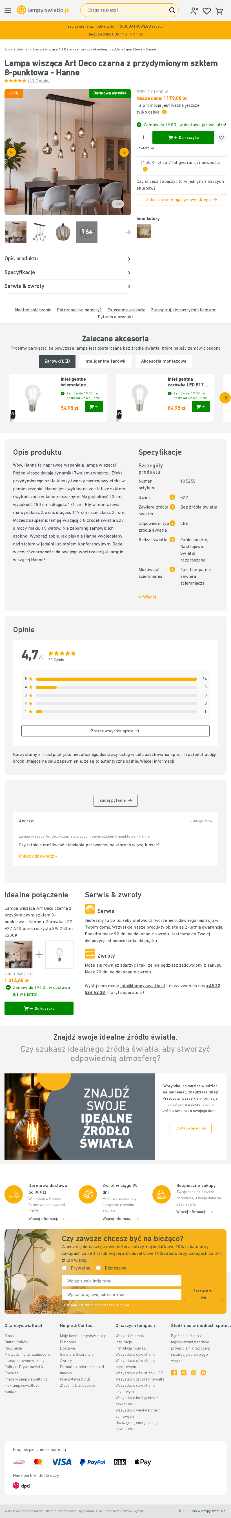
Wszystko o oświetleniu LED (139, 1373)
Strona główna (16, 49)
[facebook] (174, 1372)
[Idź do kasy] (124, 152)
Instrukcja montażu (131, 1348)
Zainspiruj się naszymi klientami (183, 310)
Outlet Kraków (16, 1342)
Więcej (149, 597)
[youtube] (203, 1372)
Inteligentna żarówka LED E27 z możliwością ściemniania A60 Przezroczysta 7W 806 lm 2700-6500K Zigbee (188, 382)
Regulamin (13, 1348)
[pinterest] (193, 1372)
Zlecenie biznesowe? (77, 1386)
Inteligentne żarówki (105, 361)
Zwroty (66, 1361)
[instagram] (183, 1372)
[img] (68, 152)
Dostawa (67, 1348)
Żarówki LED (57, 361)
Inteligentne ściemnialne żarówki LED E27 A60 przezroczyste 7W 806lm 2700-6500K (80, 382)
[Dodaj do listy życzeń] (221, 137)
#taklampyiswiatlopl (22, 1386)
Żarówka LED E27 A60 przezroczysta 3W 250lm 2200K (39, 929)
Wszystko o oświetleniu (135, 1355)
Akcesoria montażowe (163, 361)
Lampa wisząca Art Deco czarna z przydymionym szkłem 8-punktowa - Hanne (38, 915)
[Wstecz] (11, 152)
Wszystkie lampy (129, 1336)
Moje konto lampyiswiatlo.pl (84, 1336)
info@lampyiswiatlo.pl (142, 986)
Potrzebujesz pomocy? (79, 310)
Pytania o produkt (115, 317)
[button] (115, 30)
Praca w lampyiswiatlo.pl (26, 1379)
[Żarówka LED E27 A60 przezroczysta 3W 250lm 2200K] (59, 954)
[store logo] (43, 9)
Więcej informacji (157, 761)
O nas (9, 1336)
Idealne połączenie (33, 310)
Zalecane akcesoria (126, 310)
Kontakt (11, 1392)
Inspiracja (123, 1342)
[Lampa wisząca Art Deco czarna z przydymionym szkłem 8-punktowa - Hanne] (19, 954)
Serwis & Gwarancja (77, 1355)
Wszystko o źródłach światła (139, 1379)
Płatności (68, 1342)
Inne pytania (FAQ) (75, 1379)
